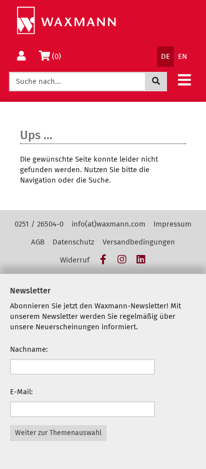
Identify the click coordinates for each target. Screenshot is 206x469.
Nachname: (29, 349)
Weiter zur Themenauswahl (58, 433)
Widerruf (75, 259)
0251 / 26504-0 (39, 224)
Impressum (173, 224)
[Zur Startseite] (66, 20)
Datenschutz (73, 241)
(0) (58, 56)
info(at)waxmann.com (109, 224)
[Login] (21, 56)
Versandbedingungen (138, 241)
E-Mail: (21, 391)
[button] (185, 79)
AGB (37, 241)
